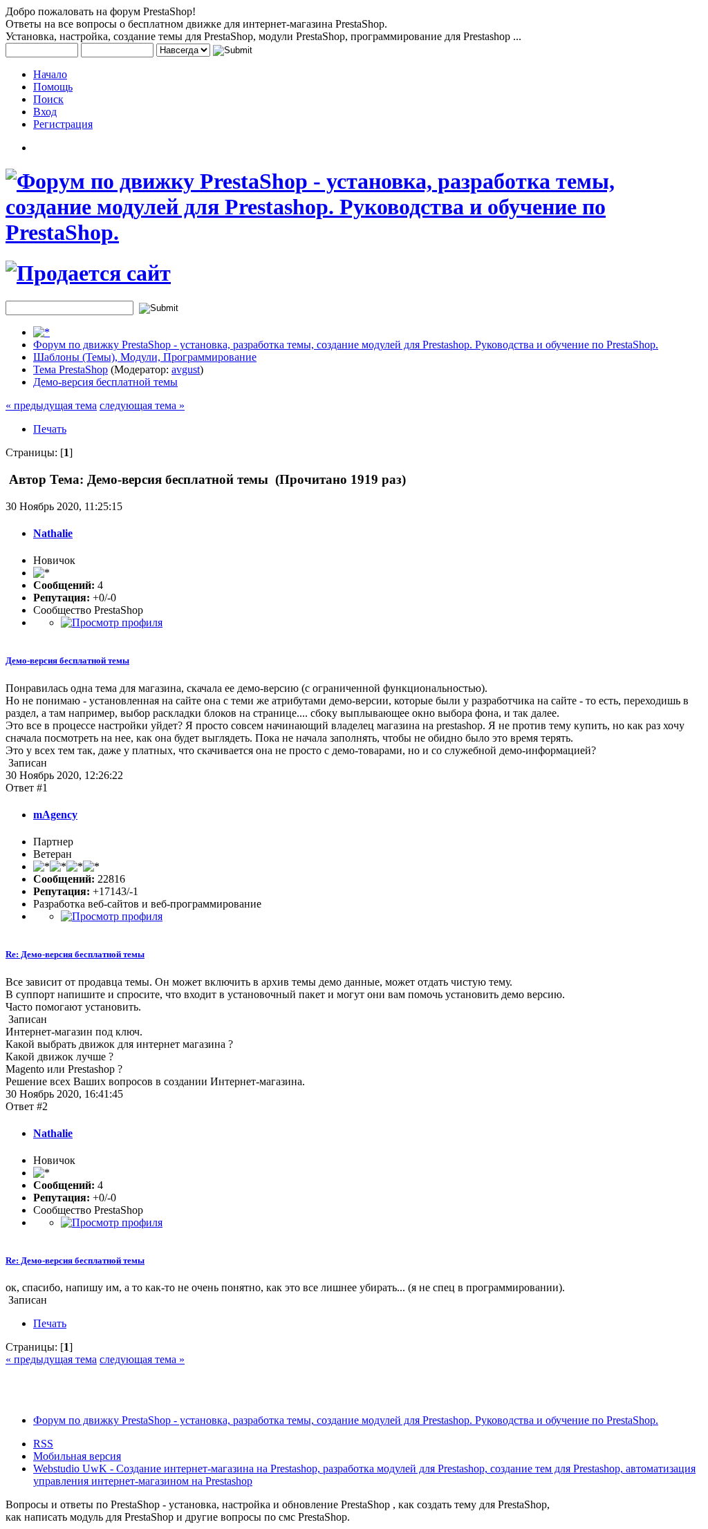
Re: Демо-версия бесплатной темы (75, 954)
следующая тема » (142, 405)
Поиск (48, 99)
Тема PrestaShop (70, 369)
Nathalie (53, 533)
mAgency (55, 814)
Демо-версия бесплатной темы (105, 382)
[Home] (41, 332)
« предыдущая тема (51, 405)
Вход (45, 112)
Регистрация (63, 124)
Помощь (53, 87)
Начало (50, 74)
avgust (185, 369)
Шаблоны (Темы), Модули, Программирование (145, 357)
